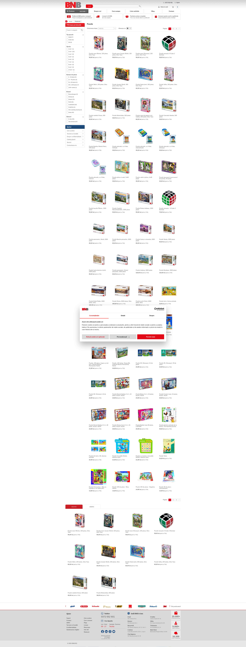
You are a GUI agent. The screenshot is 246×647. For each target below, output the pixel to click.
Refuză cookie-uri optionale (95, 337)
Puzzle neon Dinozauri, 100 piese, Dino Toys (144, 54)
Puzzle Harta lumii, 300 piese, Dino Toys (145, 85)
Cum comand (88, 620)
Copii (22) (71, 39)
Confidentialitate (71, 627)
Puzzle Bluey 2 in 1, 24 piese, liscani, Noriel (145, 394)
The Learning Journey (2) (75, 109)
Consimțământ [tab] (94, 315)
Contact (171, 11)
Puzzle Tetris (163, 456)
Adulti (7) (71, 37)
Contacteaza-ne (72, 145)
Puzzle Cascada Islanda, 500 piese (168, 116)
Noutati (74, 507)
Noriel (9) (71, 102)
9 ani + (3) (71, 67)
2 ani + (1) (71, 49)
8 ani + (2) (71, 64)
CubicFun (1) (72, 107)
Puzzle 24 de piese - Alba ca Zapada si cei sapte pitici (97, 487)
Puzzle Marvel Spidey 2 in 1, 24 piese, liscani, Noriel (121, 394)
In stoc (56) (71, 119)
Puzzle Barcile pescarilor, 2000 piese (121, 240)
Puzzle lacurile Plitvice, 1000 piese (97, 209)
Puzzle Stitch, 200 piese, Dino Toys (98, 85)
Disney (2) (71, 97)
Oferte (92, 507)
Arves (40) (71, 112)
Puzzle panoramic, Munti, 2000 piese (98, 240)
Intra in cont (164, 7)
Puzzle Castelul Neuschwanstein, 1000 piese (121, 209)
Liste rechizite (134, 11)
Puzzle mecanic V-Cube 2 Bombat (167, 54)
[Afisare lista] (130, 29)
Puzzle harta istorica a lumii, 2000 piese (97, 271)
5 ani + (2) (71, 56)
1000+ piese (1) (73, 87)
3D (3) (70, 42)
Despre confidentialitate (74, 136)
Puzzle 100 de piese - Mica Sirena (120, 487)
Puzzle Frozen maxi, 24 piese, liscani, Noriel (168, 394)
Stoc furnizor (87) (73, 121)
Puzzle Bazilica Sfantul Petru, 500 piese (98, 147)
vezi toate (83, 11)
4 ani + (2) (71, 54)
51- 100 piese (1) (73, 82)
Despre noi (97, 11)
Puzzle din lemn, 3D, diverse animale (97, 456)
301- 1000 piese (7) (74, 85)
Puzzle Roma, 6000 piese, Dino (121, 301)
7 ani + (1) (71, 62)
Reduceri (86, 632)
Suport (68, 618)
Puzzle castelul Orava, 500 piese (97, 116)
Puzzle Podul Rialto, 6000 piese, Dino (97, 301)
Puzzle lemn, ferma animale (167, 301)
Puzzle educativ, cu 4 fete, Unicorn (97, 178)
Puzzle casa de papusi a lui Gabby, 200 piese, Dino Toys (144, 116)
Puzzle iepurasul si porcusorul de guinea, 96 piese (168, 178)
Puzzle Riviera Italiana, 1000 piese (144, 209)
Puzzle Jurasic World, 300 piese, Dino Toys (120, 85)
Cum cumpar (116, 11)
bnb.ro (74, 643)
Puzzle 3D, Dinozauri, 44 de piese (97, 394)
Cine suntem (71, 130)
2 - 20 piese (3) (72, 77)
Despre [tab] (151, 315)
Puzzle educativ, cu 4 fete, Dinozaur (167, 147)
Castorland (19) (73, 104)
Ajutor (178, 2)
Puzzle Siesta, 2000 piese (167, 239)
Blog (153, 11)
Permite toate (150, 337)
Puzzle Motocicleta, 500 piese (121, 115)
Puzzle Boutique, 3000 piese (168, 270)
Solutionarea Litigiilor (72, 629)
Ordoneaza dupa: (92, 28)
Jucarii (70, 21)
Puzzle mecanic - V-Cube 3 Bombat (167, 209)
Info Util (86, 629)
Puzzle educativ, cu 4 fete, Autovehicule (144, 147)
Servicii (69, 142)
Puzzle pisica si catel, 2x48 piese (120, 178)
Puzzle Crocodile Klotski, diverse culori (119, 456)
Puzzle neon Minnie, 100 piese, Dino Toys (98, 54)
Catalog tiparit (71, 139)
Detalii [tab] (123, 315)
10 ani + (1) (71, 69)
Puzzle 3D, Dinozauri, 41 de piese (144, 363)
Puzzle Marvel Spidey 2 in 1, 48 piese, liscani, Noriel (98, 425)
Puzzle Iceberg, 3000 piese (144, 270)
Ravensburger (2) (73, 94)
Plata (85, 623)
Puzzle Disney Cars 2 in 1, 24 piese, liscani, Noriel (121, 425)
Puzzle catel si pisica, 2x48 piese (144, 178)
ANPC (68, 623)
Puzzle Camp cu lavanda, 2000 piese (145, 240)
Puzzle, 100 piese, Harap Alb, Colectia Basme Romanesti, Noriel (121, 364)
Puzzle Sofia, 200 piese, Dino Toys (168, 85)
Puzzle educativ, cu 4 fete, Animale (120, 147)
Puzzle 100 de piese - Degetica (145, 487)
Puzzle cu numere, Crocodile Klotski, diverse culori (144, 456)
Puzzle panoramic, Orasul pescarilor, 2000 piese (120, 271)
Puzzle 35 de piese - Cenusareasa (165, 487)
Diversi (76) (72, 99)
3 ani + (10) (71, 51)
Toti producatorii (176, 606)
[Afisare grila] (127, 29)
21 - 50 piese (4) (73, 79)
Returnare (87, 627)
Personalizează (122, 337)
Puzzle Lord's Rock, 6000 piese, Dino (143, 301)
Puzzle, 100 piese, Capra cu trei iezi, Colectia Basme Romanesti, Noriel (98, 364)
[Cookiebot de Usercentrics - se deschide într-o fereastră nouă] (155, 309)
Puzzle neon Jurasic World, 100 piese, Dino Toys (122, 54)
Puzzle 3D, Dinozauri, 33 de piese (167, 363)
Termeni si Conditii (72, 133)
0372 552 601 (169, 2)
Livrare (86, 625)
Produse (77, 11)
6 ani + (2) (71, 59)
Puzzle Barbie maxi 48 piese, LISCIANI (144, 425)
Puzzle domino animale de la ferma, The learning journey (168, 425)
